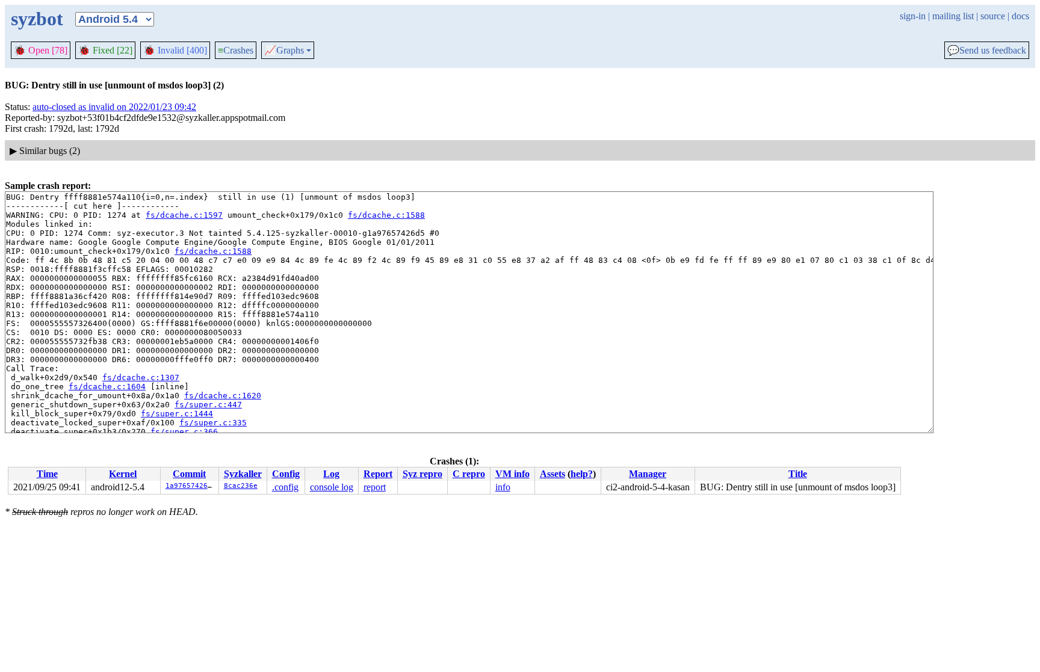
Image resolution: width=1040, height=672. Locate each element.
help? (582, 474)
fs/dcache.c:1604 (107, 386)
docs (1020, 16)
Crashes (235, 50)
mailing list (953, 16)
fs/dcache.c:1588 (386, 215)
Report (378, 474)
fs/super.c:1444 (177, 413)
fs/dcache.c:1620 (222, 395)
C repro (469, 474)
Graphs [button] (284, 50)
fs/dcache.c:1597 (184, 215)
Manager (647, 474)
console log (331, 487)
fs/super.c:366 (184, 431)
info (502, 487)
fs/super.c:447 (208, 404)
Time (47, 474)
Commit (189, 474)
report (375, 487)
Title (797, 474)
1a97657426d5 (191, 486)
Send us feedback (986, 50)
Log (331, 474)
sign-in (913, 16)
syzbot (37, 18)
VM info (512, 474)
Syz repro (422, 474)
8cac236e (241, 486)
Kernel (123, 474)
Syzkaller (243, 474)
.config (285, 487)
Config (286, 474)
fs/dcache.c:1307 (140, 377)
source (992, 16)
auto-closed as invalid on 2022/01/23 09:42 (114, 107)
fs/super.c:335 (213, 422)
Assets (552, 474)
